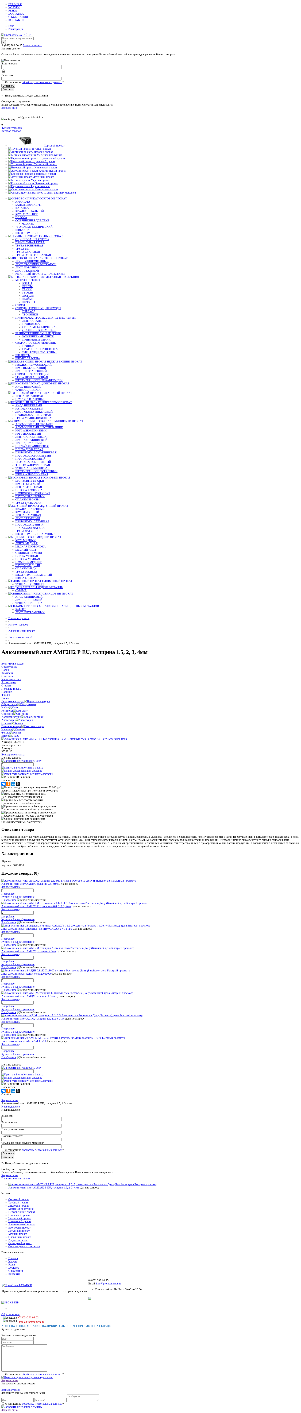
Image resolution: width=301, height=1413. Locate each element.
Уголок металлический (34, 226)
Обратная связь (10, 1314)
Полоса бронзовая (29, 490)
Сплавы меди (26, 568)
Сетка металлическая (39, 327)
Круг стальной (26, 214)
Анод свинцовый (29, 596)
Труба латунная (28, 530)
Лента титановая (29, 396)
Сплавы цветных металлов (60, 192)
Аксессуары (8, 720)
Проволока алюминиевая (36, 452)
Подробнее (7, 893)
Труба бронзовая (28, 502)
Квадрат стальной (29, 211)
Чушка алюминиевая (32, 468)
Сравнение (27, 896)
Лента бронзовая (28, 486)
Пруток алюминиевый (33, 455)
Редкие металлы (40, 186)
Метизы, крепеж (27, 280)
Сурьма (21, 590)
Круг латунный (27, 512)
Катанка (22, 207)
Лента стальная (35, 320)
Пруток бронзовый (30, 496)
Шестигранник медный (33, 574)
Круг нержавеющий (30, 367)
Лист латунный (27, 518)
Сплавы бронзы (27, 499)
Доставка (16, 13)
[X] (18, 784)
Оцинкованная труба (32, 239)
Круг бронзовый (27, 483)
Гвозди (27, 292)
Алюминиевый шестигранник (39, 427)
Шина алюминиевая (31, 474)
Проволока (31, 323)
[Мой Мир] (13, 784)
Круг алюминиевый (31, 430)
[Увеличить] (64, 738)
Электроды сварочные (39, 352)
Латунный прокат (43, 176)
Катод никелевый (29, 408)
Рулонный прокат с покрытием (40, 273)
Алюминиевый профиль (34, 424)
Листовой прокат (42, 151)
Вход (11, 25)
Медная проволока (30, 546)
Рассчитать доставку (41, 773)
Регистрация (15, 29)
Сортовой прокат (54, 145)
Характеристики (11, 716)
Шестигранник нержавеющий (39, 380)
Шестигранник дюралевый (36, 471)
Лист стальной (27, 270)
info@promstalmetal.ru (30, 117)
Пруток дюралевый (30, 458)
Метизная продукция (49, 154)
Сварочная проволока (40, 349)
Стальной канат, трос (39, 330)
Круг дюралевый (28, 433)
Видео (5, 735)
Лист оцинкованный (32, 261)
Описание (7, 713)
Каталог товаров (11, 127)
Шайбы (27, 298)
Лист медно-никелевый (34, 411)
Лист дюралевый (28, 443)
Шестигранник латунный (35, 533)
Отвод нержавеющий (32, 374)
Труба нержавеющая (31, 377)
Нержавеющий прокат (51, 158)
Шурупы (28, 301)
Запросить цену (32, 1406)
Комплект (7, 710)
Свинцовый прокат (46, 189)
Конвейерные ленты (38, 336)
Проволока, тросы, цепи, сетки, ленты (45, 317)
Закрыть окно (9, 107)
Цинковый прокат (44, 161)
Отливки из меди (28, 552)
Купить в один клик (40, 1377)
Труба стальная (27, 251)
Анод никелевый (28, 405)
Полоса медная (27, 559)
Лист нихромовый (30, 612)
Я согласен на (34, 82)
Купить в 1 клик (33, 767)
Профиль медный (28, 562)
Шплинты (22, 355)
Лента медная (26, 543)
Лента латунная (28, 515)
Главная (15, 4)
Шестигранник (27, 232)
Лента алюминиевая (31, 436)
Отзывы (6, 723)
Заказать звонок (32, 45)
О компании (18, 16)
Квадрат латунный (30, 508)
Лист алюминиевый (31, 439)
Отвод (20, 305)
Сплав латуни (33, 527)
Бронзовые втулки (29, 480)
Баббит (20, 609)
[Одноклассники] (8, 784)
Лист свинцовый (28, 599)
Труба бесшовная (29, 245)
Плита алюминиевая (32, 446)
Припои (28, 345)
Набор (5, 707)
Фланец (28, 223)
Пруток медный (27, 565)
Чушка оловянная (29, 584)
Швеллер (22, 229)
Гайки (27, 289)
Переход (28, 311)
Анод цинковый (28, 386)
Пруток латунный (29, 524)
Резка (12, 10)
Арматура (22, 201)
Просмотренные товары (15, 1178)
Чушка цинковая (29, 389)
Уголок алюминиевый (33, 461)
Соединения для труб (32, 220)
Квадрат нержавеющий (33, 364)
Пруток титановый (30, 399)
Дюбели (28, 295)
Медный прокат (40, 180)
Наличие (6, 729)
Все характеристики (13, 754)
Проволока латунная (32, 521)
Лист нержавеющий (31, 370)
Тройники (30, 314)
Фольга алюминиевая (32, 465)
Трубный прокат (41, 148)
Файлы (5, 732)
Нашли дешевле (32, 770)
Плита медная (26, 555)
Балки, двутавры (28, 204)
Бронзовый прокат (45, 173)
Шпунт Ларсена (27, 358)
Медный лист (25, 549)
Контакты (16, 19)
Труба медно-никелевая (34, 417)
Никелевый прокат (45, 167)
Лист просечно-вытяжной (35, 264)
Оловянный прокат (46, 183)
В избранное (8, 899)
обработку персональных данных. (42, 82)
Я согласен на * (34, 1374)
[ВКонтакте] (3, 784)
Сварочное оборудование (35, 342)
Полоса (21, 217)
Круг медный (25, 540)
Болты (27, 283)
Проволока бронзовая (32, 493)
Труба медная (26, 571)
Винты (27, 286)
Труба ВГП (22, 248)
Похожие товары (11, 726)
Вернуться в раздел (12, 701)
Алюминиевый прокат (52, 170)
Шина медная (26, 577)
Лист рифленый (27, 267)
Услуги (14, 7)
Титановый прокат (45, 164)
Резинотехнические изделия (38, 333)
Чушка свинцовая (29, 602)
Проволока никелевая (33, 414)
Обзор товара (9, 704)
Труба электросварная (33, 254)
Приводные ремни (36, 339)
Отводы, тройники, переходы (38, 308)
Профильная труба (30, 242)
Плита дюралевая (29, 449)
